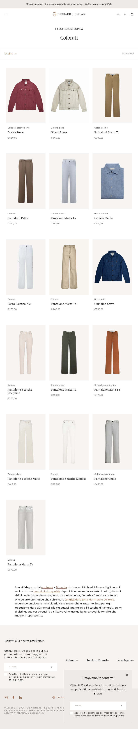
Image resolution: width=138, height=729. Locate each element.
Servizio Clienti (97, 660)
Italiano (61, 697)
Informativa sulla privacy (110, 715)
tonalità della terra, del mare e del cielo (89, 599)
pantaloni (47, 587)
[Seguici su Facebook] (13, 697)
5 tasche (61, 587)
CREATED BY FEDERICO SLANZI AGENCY (24, 713)
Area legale (124, 660)
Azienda (70, 660)
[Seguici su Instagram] (6, 697)
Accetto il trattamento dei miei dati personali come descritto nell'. (100, 714)
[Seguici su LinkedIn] (20, 697)
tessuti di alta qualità (46, 591)
